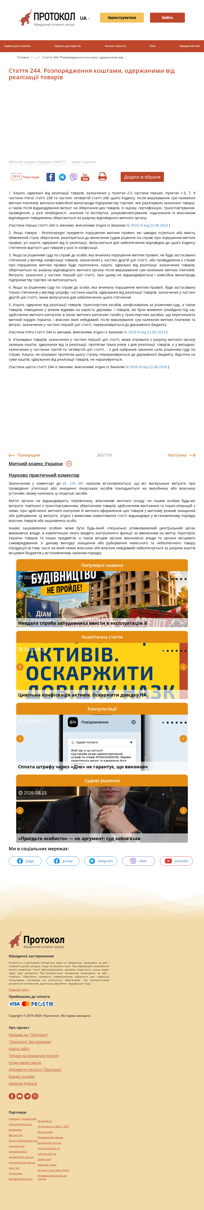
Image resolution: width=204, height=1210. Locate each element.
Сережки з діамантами (22, 1118)
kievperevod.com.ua (21, 1178)
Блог (153, 46)
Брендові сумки (47, 1164)
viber (143, 861)
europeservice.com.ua (22, 1162)
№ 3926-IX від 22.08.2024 (147, 225)
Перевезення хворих (50, 1137)
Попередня (29, 455)
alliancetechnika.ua (20, 1124)
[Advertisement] (106, 123)
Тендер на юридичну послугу (34, 1055)
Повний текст (19, 989)
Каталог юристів (115, 46)
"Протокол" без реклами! (30, 1041)
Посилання (15, 1173)
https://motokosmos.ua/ (23, 1140)
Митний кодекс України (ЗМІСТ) (37, 161)
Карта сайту (19, 1048)
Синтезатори (16, 1146)
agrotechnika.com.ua (21, 1157)
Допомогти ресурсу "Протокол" (35, 1069)
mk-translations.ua (49, 1148)
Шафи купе (44, 1159)
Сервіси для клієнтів (17, 46)
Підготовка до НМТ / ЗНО (53, 1126)
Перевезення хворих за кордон (52, 1177)
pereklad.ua (45, 1121)
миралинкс (15, 1129)
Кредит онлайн (22, 1076)
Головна (23, 57)
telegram (105, 861)
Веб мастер (16, 1135)
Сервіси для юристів (67, 46)
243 (72, 483)
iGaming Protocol (23, 1083)
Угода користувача (25, 1062)
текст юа (14, 1168)
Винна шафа (45, 1131)
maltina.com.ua (47, 1153)
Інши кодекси (84, 161)
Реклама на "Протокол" (28, 1034)
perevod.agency (18, 1151)
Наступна (177, 455)
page (30, 861)
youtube (181, 861)
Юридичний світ (190, 46)
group (68, 861)
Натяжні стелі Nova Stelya (53, 1170)
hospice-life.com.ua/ (50, 1142)
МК (81, 483)
